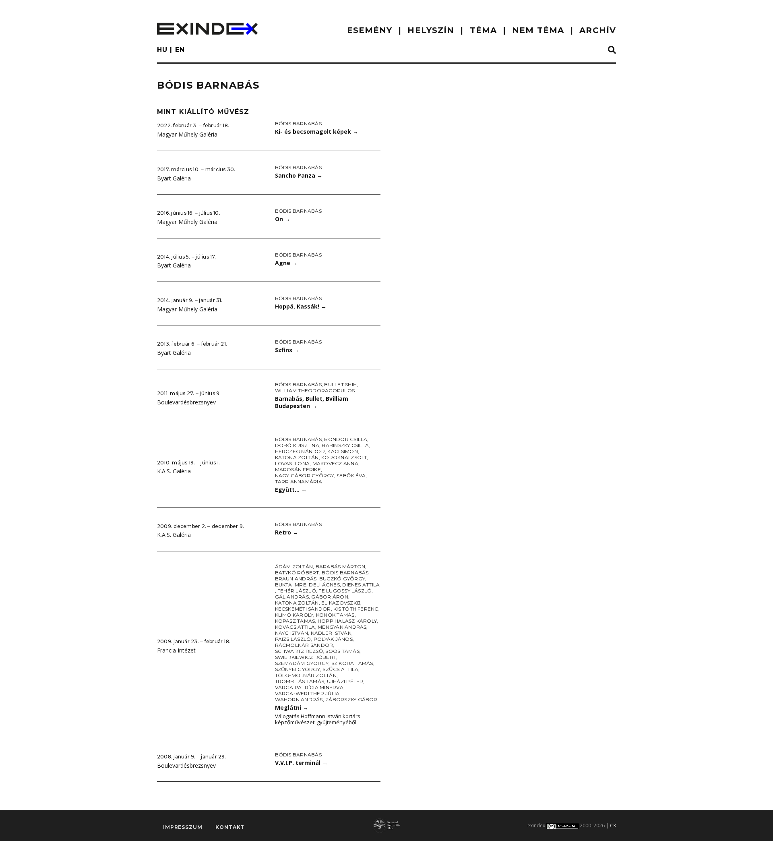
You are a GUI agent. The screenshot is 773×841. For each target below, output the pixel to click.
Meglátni (291, 707)
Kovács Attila (295, 627)
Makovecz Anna (335, 463)
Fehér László (296, 591)
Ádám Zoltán (294, 566)
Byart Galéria (174, 178)
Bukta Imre (290, 585)
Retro (286, 532)
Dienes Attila (361, 585)
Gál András (292, 597)
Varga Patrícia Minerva (309, 687)
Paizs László (293, 639)
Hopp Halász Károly (347, 621)
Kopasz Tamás (295, 621)
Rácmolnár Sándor (304, 645)
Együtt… (291, 489)
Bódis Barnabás (298, 123)
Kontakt (229, 827)
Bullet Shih (340, 384)
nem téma (538, 30)
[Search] (612, 50)
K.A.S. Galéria (174, 471)
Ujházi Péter (345, 681)
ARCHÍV (597, 30)
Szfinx (287, 350)
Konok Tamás (335, 615)
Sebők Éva (351, 475)
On (282, 219)
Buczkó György (342, 579)
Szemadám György (302, 663)
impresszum (182, 827)
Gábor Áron (329, 597)
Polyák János (333, 639)
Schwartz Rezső (299, 651)
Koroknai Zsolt (344, 457)
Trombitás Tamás (299, 681)
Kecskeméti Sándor (303, 609)
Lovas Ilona (292, 463)
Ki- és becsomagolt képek (316, 131)
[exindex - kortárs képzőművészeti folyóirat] (207, 28)
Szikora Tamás (352, 663)
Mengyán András (342, 627)
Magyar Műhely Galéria (187, 134)
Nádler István (331, 633)
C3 (613, 825)
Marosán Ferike (298, 469)
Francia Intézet (176, 650)
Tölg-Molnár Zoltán (306, 675)
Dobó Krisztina (297, 445)
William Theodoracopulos (315, 390)
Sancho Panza (298, 175)
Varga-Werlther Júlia (307, 693)
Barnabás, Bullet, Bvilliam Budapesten (311, 402)
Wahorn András (299, 699)
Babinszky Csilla (345, 445)
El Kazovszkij (340, 603)
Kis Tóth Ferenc (355, 609)
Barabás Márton (340, 566)
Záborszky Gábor (351, 699)
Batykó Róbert (297, 573)
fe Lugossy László (345, 591)
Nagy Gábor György (304, 475)
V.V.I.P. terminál (301, 762)
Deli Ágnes (324, 585)
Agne (286, 263)
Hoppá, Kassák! (301, 306)
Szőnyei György (297, 669)
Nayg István (291, 633)
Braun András (296, 579)
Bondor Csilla (345, 439)
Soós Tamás (342, 651)
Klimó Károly (294, 615)
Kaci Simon (342, 451)
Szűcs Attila (340, 669)
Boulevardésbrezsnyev (186, 402)
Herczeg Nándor (300, 451)
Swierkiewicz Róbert (306, 657)
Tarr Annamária (298, 481)
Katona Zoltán (297, 457)
